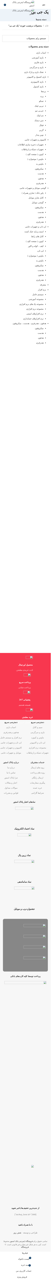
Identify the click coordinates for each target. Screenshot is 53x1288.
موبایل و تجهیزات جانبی (11, 753)
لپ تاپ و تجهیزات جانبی (11, 743)
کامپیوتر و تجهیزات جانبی (11, 748)
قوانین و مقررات (11, 793)
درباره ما (11, 768)
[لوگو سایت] (21, 4)
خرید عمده (37, 788)
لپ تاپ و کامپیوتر (37, 743)
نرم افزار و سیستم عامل (11, 738)
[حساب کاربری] (38, 4)
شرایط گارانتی (37, 793)
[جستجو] (2, 4)
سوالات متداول (11, 788)
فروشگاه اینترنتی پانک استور (21, 1241)
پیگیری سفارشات (37, 783)
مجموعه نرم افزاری (37, 748)
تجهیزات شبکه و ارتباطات (37, 753)
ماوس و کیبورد (37, 738)
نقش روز (17, 1233)
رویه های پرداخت (37, 773)
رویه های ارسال (37, 768)
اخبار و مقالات (11, 783)
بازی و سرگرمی (37, 732)
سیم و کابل (37, 727)
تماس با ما (11, 773)
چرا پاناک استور (11, 778)
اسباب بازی (11, 727)
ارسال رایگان (37, 778)
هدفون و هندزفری (11, 732)
